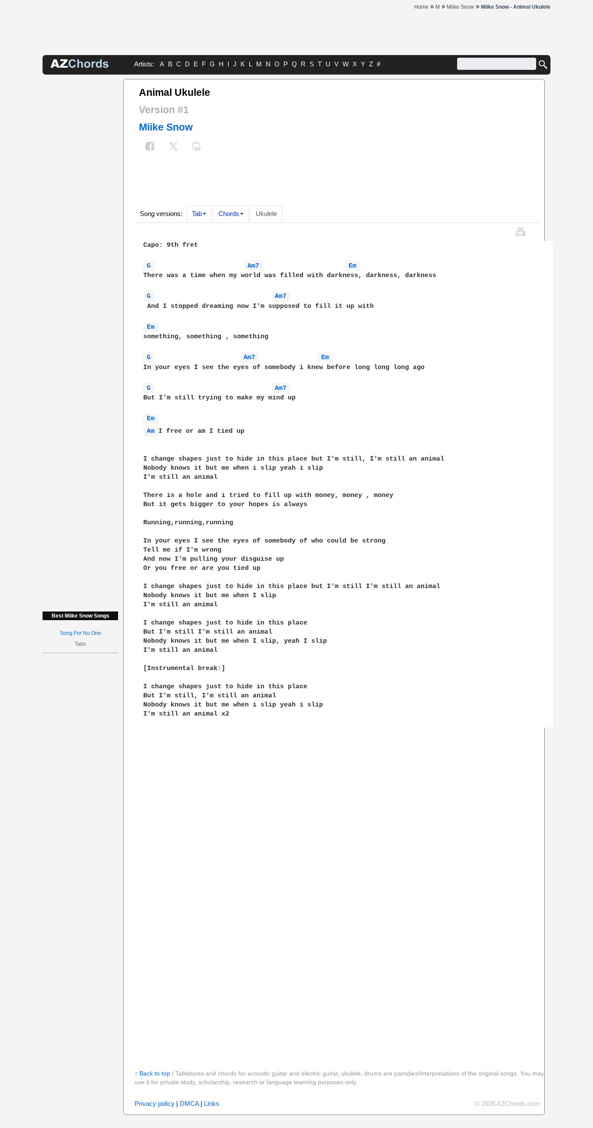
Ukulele (266, 213)
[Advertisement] (80, 209)
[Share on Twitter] (173, 147)
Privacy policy (155, 1103)
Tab (197, 213)
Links (211, 1103)
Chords (228, 213)
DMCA (189, 1103)
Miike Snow (166, 127)
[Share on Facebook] (150, 147)
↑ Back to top (152, 1073)
